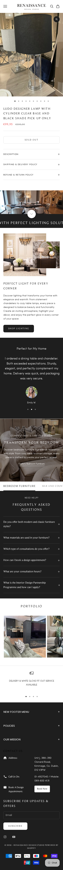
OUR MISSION (31, 739)
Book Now (42, 789)
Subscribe (15, 826)
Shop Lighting (18, 329)
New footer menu (31, 712)
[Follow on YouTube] (13, 837)
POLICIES (31, 726)
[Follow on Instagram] (5, 837)
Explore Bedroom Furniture (32, 464)
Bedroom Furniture (19, 486)
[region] (31, 681)
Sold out (31, 140)
